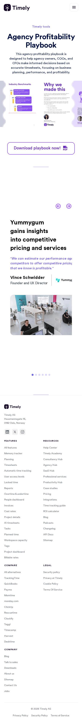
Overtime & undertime (16, 493)
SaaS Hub (48, 470)
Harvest (8, 635)
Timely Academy (52, 453)
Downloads (10, 667)
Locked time (11, 482)
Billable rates (11, 557)
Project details (12, 517)
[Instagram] (22, 432)
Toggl (7, 624)
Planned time (11, 534)
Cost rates (10, 511)
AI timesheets (11, 522)
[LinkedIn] (7, 432)
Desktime (9, 641)
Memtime (9, 595)
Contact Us (10, 685)
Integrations (50, 499)
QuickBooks (10, 583)
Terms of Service (60, 715)
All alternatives (12, 572)
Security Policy (39, 715)
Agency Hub (50, 465)
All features (10, 447)
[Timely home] (17, 7)
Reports (8, 488)
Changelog (49, 528)
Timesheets (10, 465)
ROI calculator (51, 511)
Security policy (51, 572)
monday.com (11, 601)
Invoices (8, 505)
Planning (9, 459)
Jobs (7, 691)
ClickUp (8, 607)
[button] (33, 375)
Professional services (54, 476)
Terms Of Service (52, 589)
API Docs (48, 534)
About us (9, 673)
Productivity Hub (52, 482)
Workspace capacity (15, 540)
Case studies (50, 488)
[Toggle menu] (74, 7)
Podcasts (48, 522)
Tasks (7, 528)
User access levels (14, 476)
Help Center (50, 447)
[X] (15, 432)
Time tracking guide (54, 505)
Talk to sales (11, 662)
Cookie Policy (50, 583)
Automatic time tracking (17, 470)
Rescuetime (10, 612)
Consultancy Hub (53, 459)
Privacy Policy (20, 715)
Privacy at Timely (53, 578)
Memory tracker (13, 453)
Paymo (8, 589)
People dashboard (14, 499)
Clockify (8, 618)
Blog (45, 517)
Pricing (47, 493)
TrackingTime (11, 578)
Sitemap (48, 540)
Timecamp (10, 630)
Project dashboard (14, 551)
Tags (7, 545)
